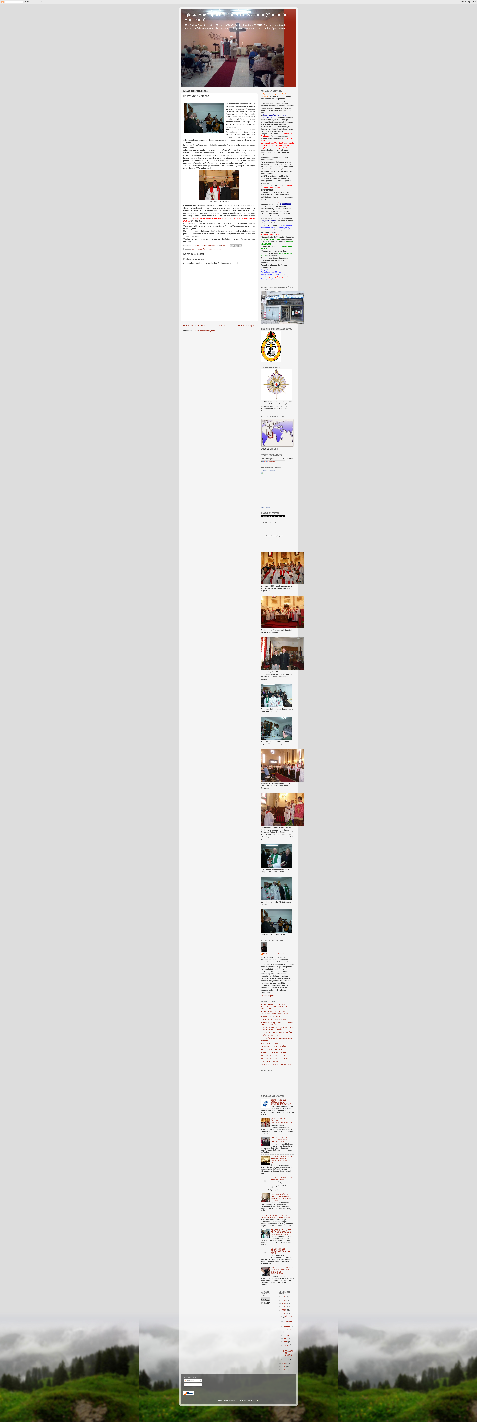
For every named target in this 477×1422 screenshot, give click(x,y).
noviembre (288, 1321)
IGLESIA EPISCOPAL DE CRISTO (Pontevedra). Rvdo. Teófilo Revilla (274, 1013)
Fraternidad (207, 249)
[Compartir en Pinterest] (241, 245)
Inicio (222, 325)
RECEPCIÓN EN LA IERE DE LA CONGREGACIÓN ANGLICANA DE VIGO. (281, 1232)
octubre (287, 1327)
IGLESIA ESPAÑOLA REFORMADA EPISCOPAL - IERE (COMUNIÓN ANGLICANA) (274, 1007)
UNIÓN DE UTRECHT (269, 1035)
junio (286, 1342)
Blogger (256, 1400)
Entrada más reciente (194, 325)
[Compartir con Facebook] (238, 245)
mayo (286, 1345)
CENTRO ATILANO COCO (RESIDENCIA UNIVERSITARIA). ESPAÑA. (277, 1028)
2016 (284, 1303)
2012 (284, 1363)
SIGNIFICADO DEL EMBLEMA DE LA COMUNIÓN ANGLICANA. (281, 1102)
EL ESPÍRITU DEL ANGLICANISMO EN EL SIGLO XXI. (280, 1251)
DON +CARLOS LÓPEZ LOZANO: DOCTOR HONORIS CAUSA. (280, 1140)
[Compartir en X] (236, 245)
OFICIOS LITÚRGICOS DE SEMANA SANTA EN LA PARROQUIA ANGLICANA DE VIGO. (281, 1160)
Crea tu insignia (265, 507)
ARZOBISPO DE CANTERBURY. (273, 1052)
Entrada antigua (246, 325)
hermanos (217, 249)
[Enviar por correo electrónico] (231, 245)
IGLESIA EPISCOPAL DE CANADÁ (274, 1058)
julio (286, 1338)
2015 (284, 1307)
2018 (284, 1297)
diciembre (288, 1316)
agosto (287, 1335)
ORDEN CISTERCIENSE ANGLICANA (276, 1064)
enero (286, 1359)
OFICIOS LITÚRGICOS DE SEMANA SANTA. (281, 1178)
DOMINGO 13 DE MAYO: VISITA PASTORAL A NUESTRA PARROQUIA (275, 1216)
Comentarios (191, 1385)
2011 (284, 1367)
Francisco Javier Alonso (268, 470)
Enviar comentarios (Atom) (204, 331)
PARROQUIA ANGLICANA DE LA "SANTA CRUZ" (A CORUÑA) (277, 1023)
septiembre (288, 1330)
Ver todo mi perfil (267, 996)
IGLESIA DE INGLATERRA (271, 1049)
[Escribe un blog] (234, 245)
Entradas (190, 1381)
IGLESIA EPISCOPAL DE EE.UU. (273, 1055)
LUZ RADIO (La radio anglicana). (274, 1019)
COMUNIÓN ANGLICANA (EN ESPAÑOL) (277, 1032)
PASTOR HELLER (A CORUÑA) (273, 1046)
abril (286, 1348)
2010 (284, 1370)
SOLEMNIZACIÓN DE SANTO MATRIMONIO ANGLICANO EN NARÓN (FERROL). (281, 1197)
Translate (272, 462)
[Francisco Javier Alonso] (268, 505)
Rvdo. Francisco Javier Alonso (276, 954)
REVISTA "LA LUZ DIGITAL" (272, 1016)
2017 (284, 1300)
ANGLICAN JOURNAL (269, 1061)
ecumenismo (197, 249)
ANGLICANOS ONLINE (270, 1043)
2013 (284, 1313)
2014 (284, 1310)
